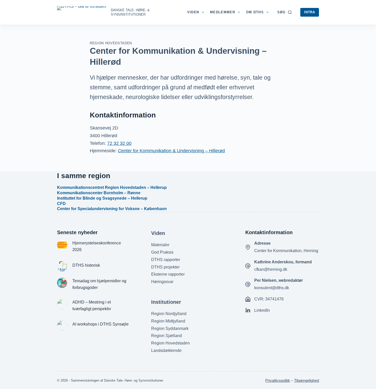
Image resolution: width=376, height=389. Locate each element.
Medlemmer (222, 12)
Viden (193, 12)
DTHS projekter (165, 267)
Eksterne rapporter (168, 274)
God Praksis (162, 252)
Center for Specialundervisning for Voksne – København (112, 209)
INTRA (309, 12)
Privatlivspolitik (277, 380)
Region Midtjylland (168, 321)
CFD (61, 203)
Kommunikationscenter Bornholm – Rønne (98, 193)
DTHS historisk (86, 265)
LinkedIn (262, 310)
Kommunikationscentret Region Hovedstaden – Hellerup (112, 187)
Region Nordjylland (168, 313)
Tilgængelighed (306, 380)
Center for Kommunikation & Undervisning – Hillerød (171, 150)
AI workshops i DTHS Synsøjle (100, 324)
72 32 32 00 (119, 143)
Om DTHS (255, 12)
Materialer (160, 245)
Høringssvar (162, 281)
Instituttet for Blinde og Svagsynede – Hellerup (102, 198)
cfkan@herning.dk (270, 269)
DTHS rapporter (165, 259)
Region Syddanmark (170, 328)
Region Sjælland (166, 335)
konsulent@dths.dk (271, 288)
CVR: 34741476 (269, 299)
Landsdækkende (166, 350)
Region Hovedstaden (111, 43)
